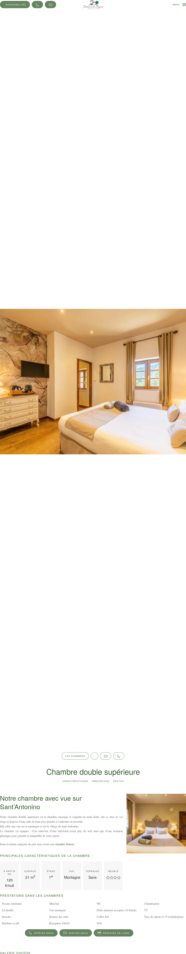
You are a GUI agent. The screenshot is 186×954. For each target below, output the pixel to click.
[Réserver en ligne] (94, 756)
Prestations (101, 781)
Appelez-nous (44, 932)
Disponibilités (16, 4)
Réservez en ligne (116, 932)
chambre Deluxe (64, 844)
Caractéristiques (75, 781)
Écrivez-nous (78, 932)
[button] (179, 4)
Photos (118, 781)
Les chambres (75, 755)
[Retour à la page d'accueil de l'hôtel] (93, 4)
